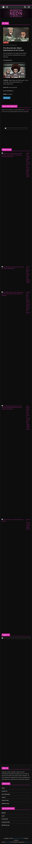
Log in (3, 816)
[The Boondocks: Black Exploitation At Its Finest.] (16, 34)
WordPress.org (5, 825)
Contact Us (4, 791)
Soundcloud (27, 109)
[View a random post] (28, 7)
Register (4, 812)
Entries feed (5, 819)
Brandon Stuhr (14, 45)
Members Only (5, 803)
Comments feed (6, 822)
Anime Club (6, 42)
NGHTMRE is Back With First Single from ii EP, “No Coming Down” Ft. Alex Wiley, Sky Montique (28, 303)
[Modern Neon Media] (3, 7)
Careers (4, 797)
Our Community (6, 794)
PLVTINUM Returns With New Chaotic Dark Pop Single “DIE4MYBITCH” (28, 274)
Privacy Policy (5, 800)
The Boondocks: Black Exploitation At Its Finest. (13, 49)
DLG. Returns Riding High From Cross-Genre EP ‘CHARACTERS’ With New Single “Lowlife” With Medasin (28, 418)
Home (3, 788)
